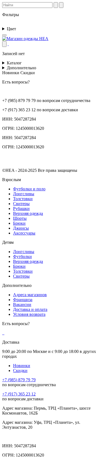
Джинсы (21, 228)
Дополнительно (22, 67)
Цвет (12, 28)
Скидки (20, 370)
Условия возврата (29, 314)
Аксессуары (24, 233)
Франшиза (22, 299)
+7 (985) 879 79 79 (19, 379)
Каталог (15, 63)
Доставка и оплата (30, 309)
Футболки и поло (29, 189)
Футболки (22, 256)
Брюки (19, 223)
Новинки (21, 365)
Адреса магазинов (30, 294)
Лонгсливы (23, 193)
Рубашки (21, 208)
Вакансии (22, 304)
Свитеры (21, 203)
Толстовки (23, 198)
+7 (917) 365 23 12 (19, 394)
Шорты (20, 218)
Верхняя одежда (28, 213)
